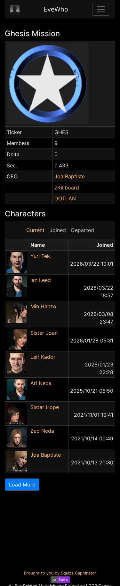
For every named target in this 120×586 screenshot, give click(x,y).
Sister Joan (44, 333)
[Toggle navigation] (101, 9)
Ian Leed (40, 280)
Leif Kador (42, 357)
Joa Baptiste (69, 176)
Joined (58, 230)
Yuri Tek (40, 256)
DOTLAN (65, 198)
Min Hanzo (43, 306)
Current (35, 230)
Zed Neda (42, 431)
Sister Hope (44, 407)
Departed (82, 230)
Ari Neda (41, 383)
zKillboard (66, 187)
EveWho (56, 9)
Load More (22, 484)
